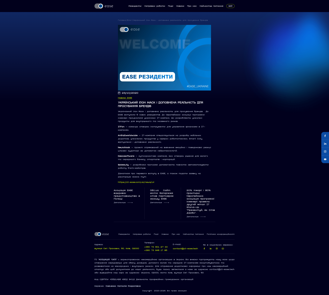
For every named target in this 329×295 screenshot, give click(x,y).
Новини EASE (125, 98)
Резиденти (135, 6)
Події (170, 6)
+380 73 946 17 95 (155, 250)
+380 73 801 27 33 (156, 247)
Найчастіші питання (211, 6)
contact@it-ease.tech (185, 248)
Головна (122, 20)
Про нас (192, 6)
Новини (180, 6)
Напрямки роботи (154, 6)
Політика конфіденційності (221, 234)
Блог (129, 20)
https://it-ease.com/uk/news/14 (136, 182)
